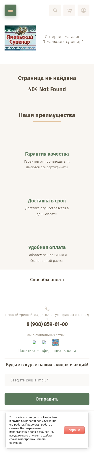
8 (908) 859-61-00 (47, 324)
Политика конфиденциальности (47, 350)
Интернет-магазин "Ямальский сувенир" (62, 39)
